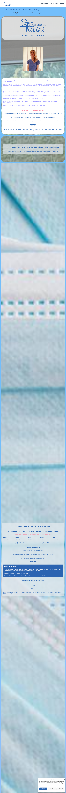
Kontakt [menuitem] (62, 3)
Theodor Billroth (11, 151)
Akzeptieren (43, 788)
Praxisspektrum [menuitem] (45, 3)
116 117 (43, 575)
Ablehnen (52, 788)
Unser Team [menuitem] (54, 3)
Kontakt (39, 35)
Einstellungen (60, 788)
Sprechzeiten (28, 35)
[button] (63, 779)
